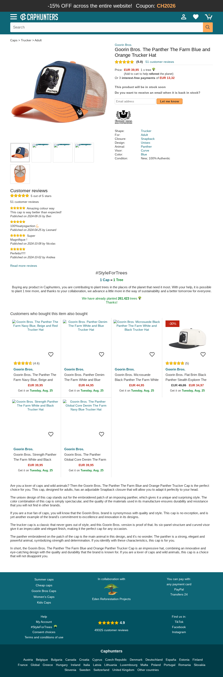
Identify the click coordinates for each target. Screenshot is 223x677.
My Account (44, 622)
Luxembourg (128, 665)
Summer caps (44, 579)
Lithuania (110, 665)
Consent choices (43, 632)
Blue (144, 154)
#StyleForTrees (42, 627)
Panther (146, 146)
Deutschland (154, 659)
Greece (48, 665)
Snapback (148, 138)
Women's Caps (44, 597)
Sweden (84, 670)
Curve (145, 150)
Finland (198, 659)
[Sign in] (184, 17)
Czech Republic (116, 659)
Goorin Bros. (123, 45)
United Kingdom (123, 670)
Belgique (42, 659)
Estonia (184, 659)
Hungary (62, 665)
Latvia (97, 665)
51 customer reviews (159, 61)
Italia (86, 665)
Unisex (145, 142)
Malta (144, 665)
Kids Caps (44, 602)
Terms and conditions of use (44, 637)
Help (44, 616)
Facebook (179, 627)
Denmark (136, 659)
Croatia (84, 659)
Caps (14, 40)
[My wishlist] (196, 17)
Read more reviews (23, 265)
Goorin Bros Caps (44, 591)
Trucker (26, 40)
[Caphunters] (68, 16)
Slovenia (70, 670)
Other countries (148, 670)
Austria (28, 659)
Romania (184, 665)
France (23, 665)
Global (35, 665)
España (171, 659)
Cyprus (97, 659)
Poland (156, 665)
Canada (70, 659)
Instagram (179, 632)
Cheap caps (44, 585)
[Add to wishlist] (50, 354)
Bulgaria (56, 659)
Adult (38, 40)
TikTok (179, 622)
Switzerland (101, 670)
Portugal (169, 665)
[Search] (208, 27)
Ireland (75, 665)
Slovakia (199, 665)
